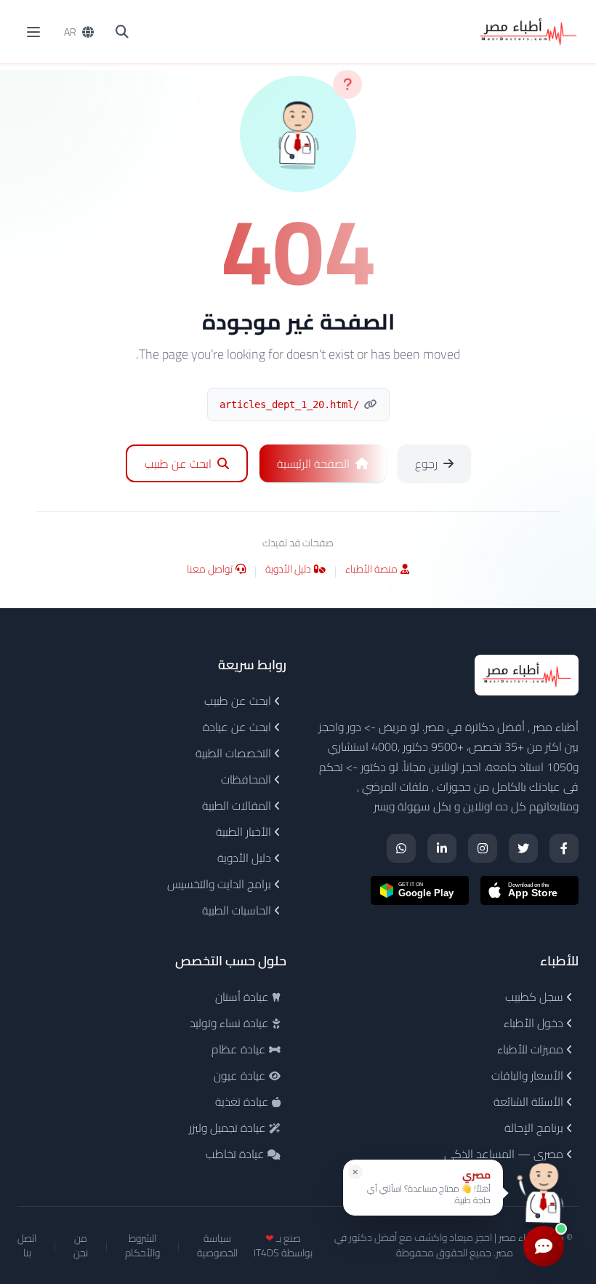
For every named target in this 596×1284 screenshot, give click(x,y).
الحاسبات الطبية (238, 910)
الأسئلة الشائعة (530, 1101)
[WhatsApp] (401, 848)
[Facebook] (564, 848)
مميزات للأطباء (531, 1049)
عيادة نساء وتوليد (231, 1023)
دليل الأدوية (288, 570)
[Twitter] (523, 848)
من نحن (80, 1245)
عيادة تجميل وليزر (229, 1128)
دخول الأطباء (535, 1023)
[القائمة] (33, 32)
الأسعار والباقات (528, 1075)
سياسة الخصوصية (217, 1245)
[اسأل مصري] (544, 1193)
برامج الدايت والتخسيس (220, 884)
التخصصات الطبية (235, 753)
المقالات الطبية (238, 805)
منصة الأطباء (371, 570)
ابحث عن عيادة (238, 727)
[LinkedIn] (441, 848)
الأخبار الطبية (245, 831)
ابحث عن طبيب (239, 700)
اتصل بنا (26, 1245)
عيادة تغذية (243, 1101)
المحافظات (247, 779)
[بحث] (122, 32)
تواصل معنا (210, 570)
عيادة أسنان (243, 997)
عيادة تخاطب (236, 1154)
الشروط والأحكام (142, 1245)
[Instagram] (482, 848)
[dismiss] (355, 1172)
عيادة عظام (240, 1049)
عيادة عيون (241, 1075)
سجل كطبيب (535, 997)
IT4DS (266, 1252)
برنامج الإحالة (535, 1128)
